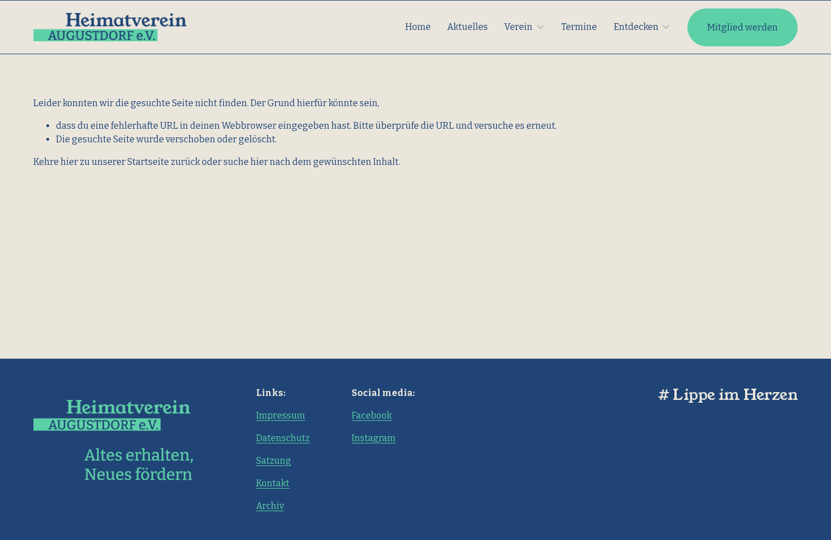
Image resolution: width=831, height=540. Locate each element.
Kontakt (272, 483)
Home (418, 26)
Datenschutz (283, 438)
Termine (579, 26)
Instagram (374, 438)
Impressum (280, 415)
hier (69, 161)
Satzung (273, 460)
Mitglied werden (742, 27)
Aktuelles (467, 26)
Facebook (372, 415)
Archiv (270, 505)
